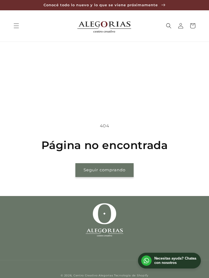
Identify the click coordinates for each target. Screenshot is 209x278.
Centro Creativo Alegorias (93, 275)
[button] (16, 26)
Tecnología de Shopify (131, 275)
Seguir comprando (104, 169)
